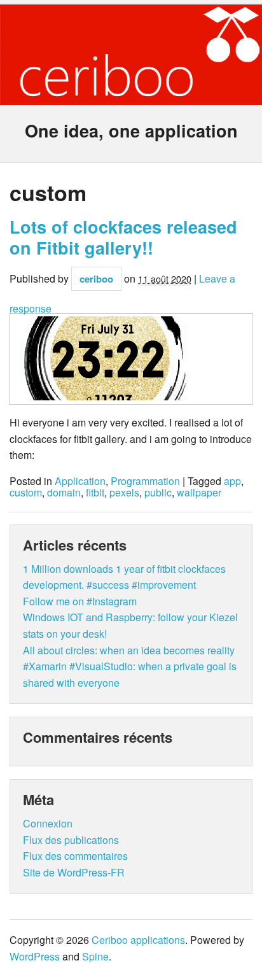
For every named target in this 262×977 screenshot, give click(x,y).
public (158, 493)
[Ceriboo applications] (131, 96)
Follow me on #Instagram (80, 601)
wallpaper (199, 493)
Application (80, 481)
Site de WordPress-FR (74, 872)
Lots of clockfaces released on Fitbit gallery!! (123, 237)
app (232, 481)
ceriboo (96, 279)
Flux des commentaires (75, 855)
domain (64, 493)
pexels (124, 493)
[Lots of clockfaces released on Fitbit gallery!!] (131, 359)
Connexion (47, 823)
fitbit (95, 493)
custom (26, 493)
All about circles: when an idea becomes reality (129, 650)
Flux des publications (71, 840)
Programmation (145, 481)
